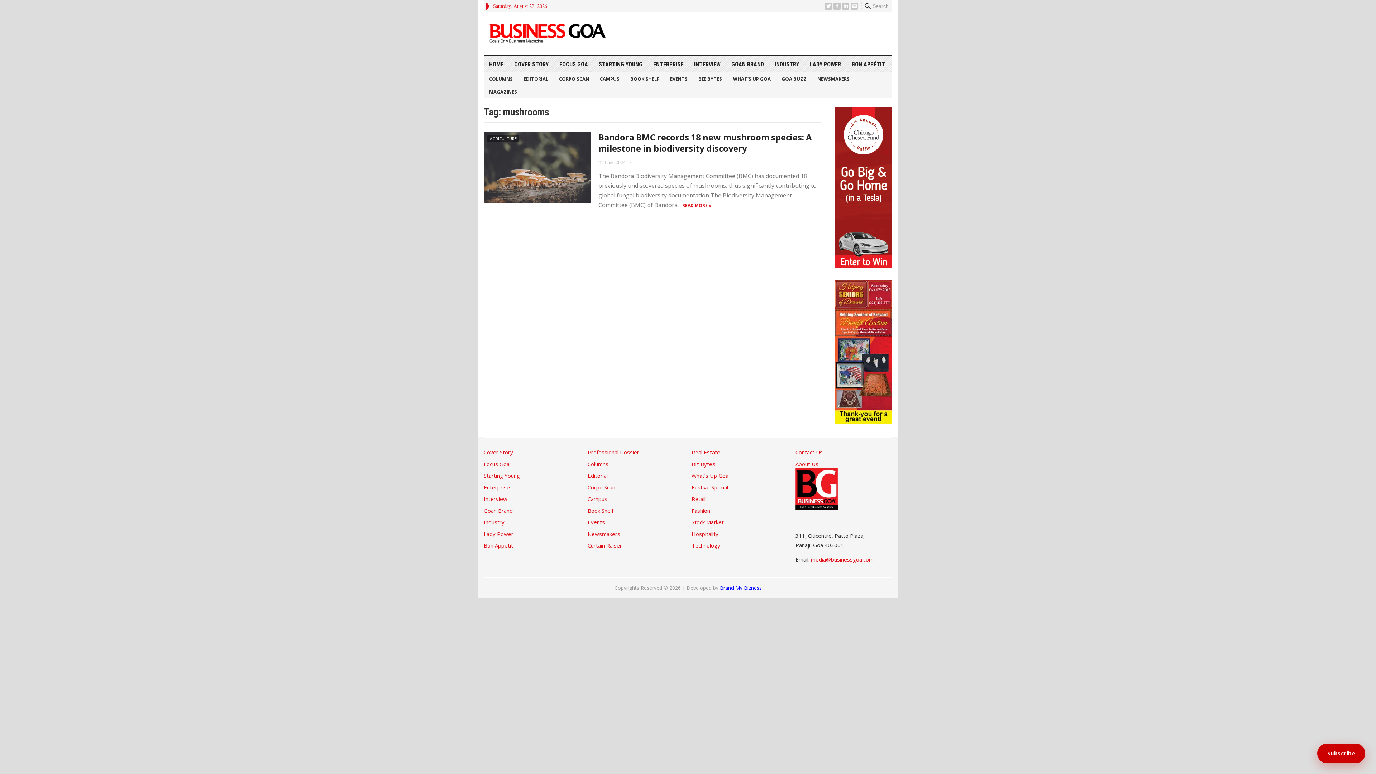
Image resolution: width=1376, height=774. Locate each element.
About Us (807, 464)
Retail (699, 498)
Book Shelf (644, 79)
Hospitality (705, 534)
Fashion (701, 510)
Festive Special (710, 487)
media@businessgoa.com (842, 559)
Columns (501, 79)
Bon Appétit (868, 64)
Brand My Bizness (741, 587)
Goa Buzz (794, 79)
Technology (706, 545)
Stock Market (708, 522)
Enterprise (668, 64)
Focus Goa (573, 64)
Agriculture (503, 138)
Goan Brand (747, 64)
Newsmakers (833, 79)
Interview (707, 64)
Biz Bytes (710, 79)
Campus (610, 79)
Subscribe (1341, 753)
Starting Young (620, 64)
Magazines (503, 92)
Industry (787, 64)
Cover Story (531, 64)
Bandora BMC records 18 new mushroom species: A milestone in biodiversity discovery (705, 142)
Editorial (536, 79)
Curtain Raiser (605, 545)
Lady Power (825, 64)
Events (679, 79)
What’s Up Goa (752, 79)
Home (496, 64)
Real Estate (706, 452)
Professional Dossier (613, 452)
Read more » (697, 205)
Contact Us (809, 452)
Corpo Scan (574, 79)
